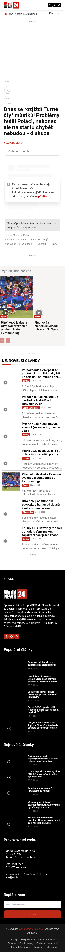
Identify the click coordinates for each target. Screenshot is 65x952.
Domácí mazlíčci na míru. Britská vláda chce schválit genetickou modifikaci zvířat (42, 679)
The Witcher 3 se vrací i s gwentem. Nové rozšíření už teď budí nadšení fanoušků (44, 820)
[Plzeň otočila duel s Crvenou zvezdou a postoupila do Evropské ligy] (16, 297)
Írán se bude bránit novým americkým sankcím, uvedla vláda (41, 427)
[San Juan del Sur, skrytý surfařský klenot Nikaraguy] (15, 665)
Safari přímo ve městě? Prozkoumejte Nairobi (40, 789)
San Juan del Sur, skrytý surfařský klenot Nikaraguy (42, 663)
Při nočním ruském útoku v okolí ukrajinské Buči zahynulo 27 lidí (40, 400)
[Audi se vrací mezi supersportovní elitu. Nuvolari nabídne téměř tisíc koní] (15, 760)
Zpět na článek (14, 142)
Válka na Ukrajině (31, 408)
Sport (3, 316)
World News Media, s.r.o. (31, 928)
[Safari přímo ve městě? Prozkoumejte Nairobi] (15, 791)
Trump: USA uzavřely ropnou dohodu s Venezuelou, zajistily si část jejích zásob (42, 531)
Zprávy (26, 381)
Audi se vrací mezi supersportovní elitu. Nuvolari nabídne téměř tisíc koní (43, 758)
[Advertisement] (32, 50)
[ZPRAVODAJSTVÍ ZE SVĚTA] (12, 5)
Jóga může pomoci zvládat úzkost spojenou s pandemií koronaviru (42, 694)
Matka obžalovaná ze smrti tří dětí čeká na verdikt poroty (41, 452)
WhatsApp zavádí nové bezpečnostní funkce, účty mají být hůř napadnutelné (44, 804)
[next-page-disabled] (8, 340)
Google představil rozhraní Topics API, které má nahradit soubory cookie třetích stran (43, 725)
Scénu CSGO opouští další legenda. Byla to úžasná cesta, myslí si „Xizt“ (43, 709)
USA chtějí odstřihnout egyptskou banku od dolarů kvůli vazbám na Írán (41, 504)
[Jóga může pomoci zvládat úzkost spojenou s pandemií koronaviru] (15, 696)
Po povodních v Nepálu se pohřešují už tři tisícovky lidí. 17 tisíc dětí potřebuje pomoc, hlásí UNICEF (42, 375)
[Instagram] (54, 5)
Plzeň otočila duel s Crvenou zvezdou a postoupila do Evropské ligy (14, 327)
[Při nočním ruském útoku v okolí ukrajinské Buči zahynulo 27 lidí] (11, 404)
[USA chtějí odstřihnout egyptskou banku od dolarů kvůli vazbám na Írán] (11, 508)
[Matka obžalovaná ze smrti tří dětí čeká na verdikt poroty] (11, 458)
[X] (59, 5)
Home (6, 81)
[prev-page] (2, 340)
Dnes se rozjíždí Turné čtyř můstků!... (8, 92)
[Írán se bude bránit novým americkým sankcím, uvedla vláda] (11, 431)
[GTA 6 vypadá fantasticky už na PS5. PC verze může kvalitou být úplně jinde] (15, 775)
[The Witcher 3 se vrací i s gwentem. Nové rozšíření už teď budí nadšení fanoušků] (15, 821)
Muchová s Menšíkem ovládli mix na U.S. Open (46, 325)
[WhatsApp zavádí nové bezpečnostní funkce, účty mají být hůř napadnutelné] (15, 806)
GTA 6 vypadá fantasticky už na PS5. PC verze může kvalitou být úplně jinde (44, 774)
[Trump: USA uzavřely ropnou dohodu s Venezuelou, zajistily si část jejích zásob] (11, 535)
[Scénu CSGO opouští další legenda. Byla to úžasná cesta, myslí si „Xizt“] (15, 711)
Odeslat (32, 914)
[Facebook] (50, 5)
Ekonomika (28, 512)
